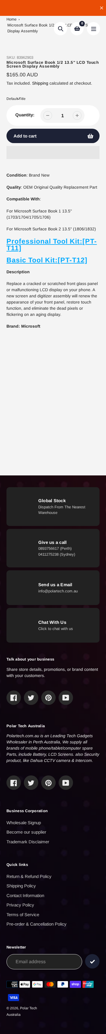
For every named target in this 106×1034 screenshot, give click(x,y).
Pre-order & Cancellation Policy (36, 923)
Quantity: (24, 114)
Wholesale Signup (23, 822)
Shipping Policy (21, 885)
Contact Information (25, 895)
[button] (53, 152)
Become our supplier (26, 831)
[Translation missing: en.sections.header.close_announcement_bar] (102, 8)
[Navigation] (93, 28)
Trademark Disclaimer (27, 841)
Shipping (40, 83)
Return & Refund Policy (29, 876)
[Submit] (92, 961)
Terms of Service (22, 914)
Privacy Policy (20, 904)
